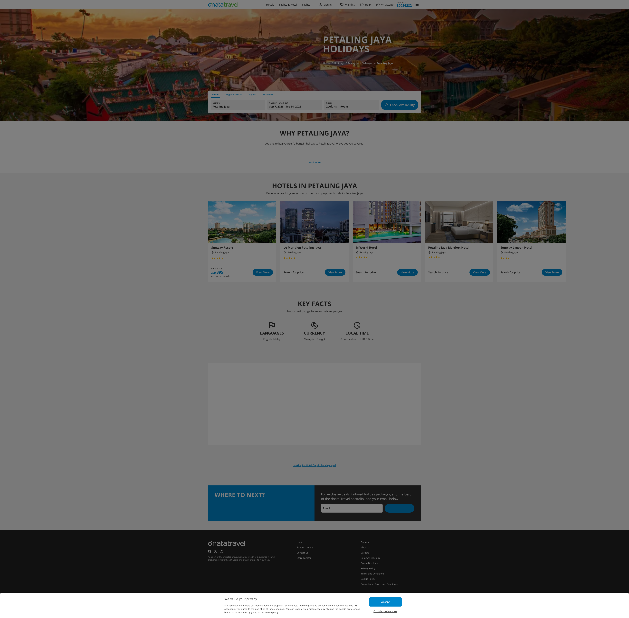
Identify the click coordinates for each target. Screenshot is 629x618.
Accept (385, 602)
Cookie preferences (385, 611)
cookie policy (271, 612)
